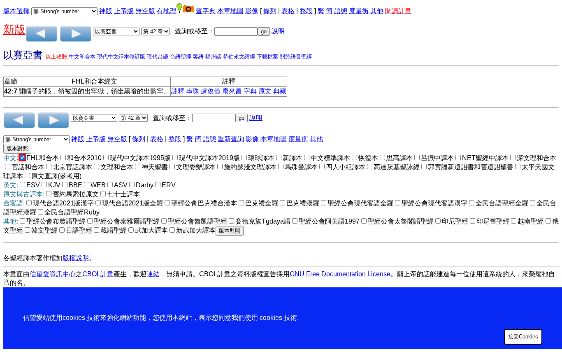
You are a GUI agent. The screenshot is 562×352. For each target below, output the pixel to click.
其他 (376, 10)
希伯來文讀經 (239, 57)
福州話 (213, 57)
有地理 (166, 10)
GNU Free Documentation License (340, 273)
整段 (306, 10)
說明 (278, 31)
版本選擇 (16, 10)
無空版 (145, 10)
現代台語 (157, 57)
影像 (251, 10)
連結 (153, 273)
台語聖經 (180, 57)
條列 (269, 10)
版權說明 (76, 257)
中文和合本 (82, 57)
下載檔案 (267, 57)
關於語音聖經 (296, 57)
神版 (105, 10)
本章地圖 (230, 10)
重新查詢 (231, 138)
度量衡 (359, 10)
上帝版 (124, 10)
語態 (340, 10)
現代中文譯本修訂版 (121, 57)
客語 (198, 57)
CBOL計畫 (98, 273)
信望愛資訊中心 (53, 273)
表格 (288, 10)
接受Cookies (523, 336)
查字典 (206, 10)
